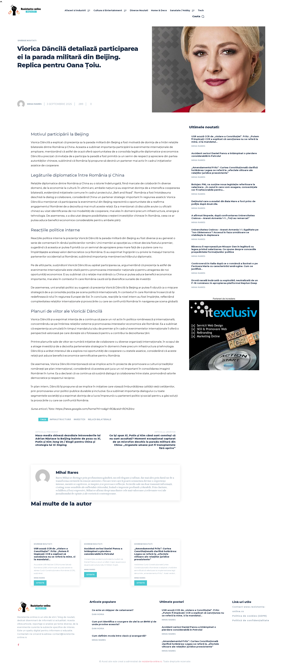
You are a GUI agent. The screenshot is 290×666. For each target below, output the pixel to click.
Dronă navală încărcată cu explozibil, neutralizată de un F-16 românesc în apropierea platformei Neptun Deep (224, 281)
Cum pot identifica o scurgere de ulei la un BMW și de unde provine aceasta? (124, 623)
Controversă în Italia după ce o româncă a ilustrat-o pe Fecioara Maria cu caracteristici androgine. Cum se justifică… (224, 266)
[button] (198, 16)
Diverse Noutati (27, 41)
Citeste (40, 583)
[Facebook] (18, 645)
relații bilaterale (99, 419)
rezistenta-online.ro (152, 661)
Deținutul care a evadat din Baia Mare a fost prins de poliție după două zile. (223, 202)
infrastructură (60, 419)
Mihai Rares (34, 104)
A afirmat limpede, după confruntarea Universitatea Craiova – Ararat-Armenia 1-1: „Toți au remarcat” (223, 217)
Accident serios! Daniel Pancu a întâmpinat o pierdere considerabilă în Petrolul (103, 551)
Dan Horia (98, 614)
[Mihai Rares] (22, 104)
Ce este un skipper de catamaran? (113, 610)
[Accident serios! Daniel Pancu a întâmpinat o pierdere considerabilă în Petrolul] (105, 524)
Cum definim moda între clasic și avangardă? (119, 635)
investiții (79, 419)
